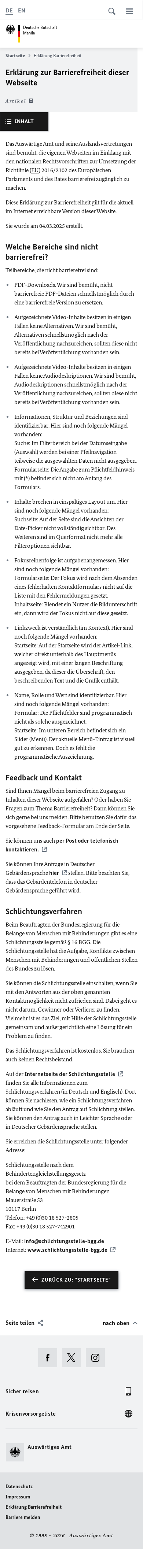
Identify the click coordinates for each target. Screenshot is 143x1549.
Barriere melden (23, 1517)
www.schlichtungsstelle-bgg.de (67, 1249)
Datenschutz (19, 1486)
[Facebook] (50, 1357)
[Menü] (129, 11)
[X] (74, 1357)
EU (35, 170)
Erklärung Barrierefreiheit (34, 1507)
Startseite (15, 55)
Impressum (18, 1497)
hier (54, 872)
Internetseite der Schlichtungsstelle (70, 1074)
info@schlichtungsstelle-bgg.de (64, 1241)
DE (9, 10)
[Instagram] (98, 1357)
